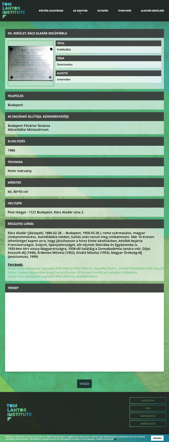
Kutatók (102, 10)
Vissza (84, 384)
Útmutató (124, 10)
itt (115, 439)
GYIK (148, 408)
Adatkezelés (147, 415)
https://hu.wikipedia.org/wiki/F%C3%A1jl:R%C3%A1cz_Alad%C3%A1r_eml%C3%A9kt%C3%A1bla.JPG (87, 268)
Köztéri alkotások (51, 10)
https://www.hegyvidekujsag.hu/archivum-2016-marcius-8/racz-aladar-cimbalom (72, 272)
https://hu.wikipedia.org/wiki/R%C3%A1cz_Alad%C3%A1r (53, 276)
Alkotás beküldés (152, 10)
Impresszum (148, 423)
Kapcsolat (148, 400)
